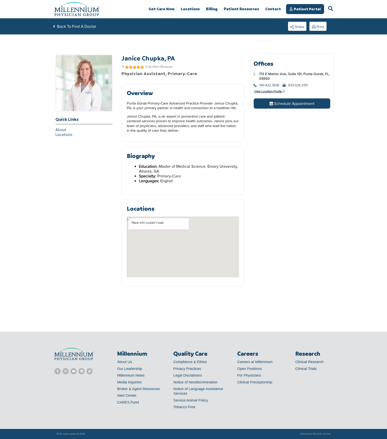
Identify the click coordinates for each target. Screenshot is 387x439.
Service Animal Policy (190, 400)
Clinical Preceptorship (254, 382)
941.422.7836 (269, 85)
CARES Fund (128, 402)
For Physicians (249, 375)
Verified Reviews (160, 66)
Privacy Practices (187, 369)
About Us (124, 362)
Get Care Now (162, 9)
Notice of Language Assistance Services (198, 391)
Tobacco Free (184, 407)
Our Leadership (129, 369)
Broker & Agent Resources (138, 389)
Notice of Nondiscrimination (195, 382)
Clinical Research (309, 362)
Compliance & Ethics (190, 362)
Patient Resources (241, 9)
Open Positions (249, 369)
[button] (297, 26)
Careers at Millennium (255, 362)
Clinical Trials (306, 369)
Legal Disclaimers (187, 375)
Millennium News (131, 375)
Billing (211, 9)
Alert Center (126, 395)
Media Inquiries (129, 382)
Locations (190, 9)
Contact (273, 9)
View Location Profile (268, 91)
